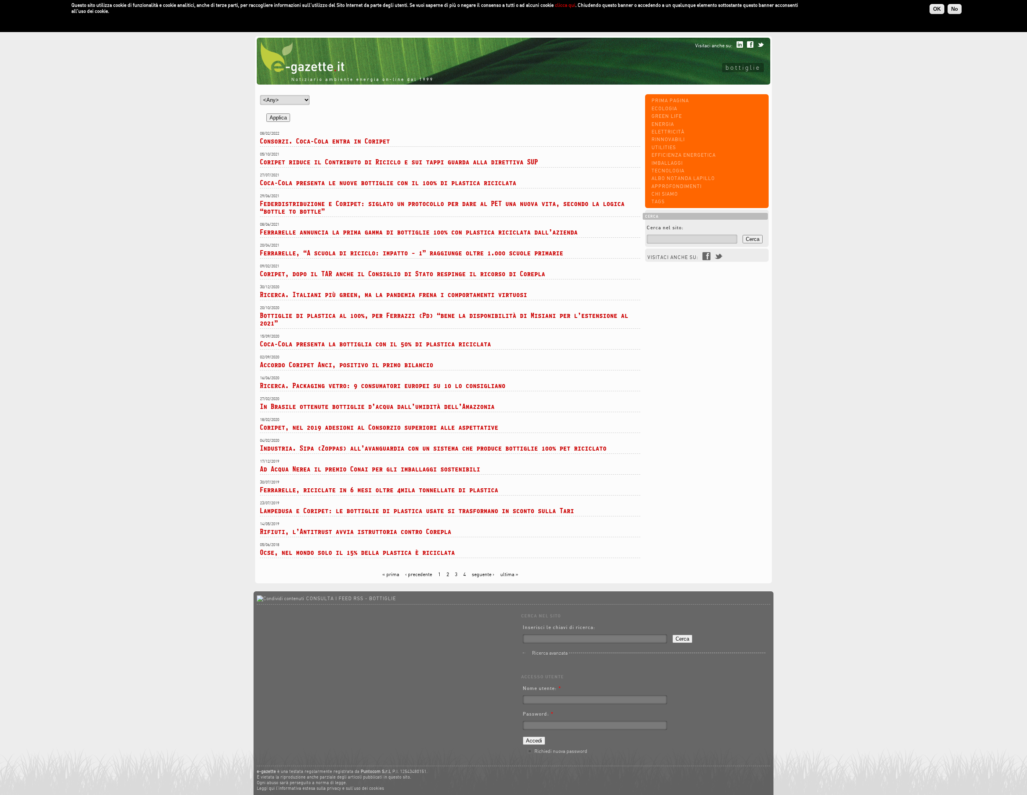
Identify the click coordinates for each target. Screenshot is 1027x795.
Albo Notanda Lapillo (683, 178)
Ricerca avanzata (550, 653)
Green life (667, 116)
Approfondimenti (677, 186)
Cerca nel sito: (665, 228)
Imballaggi (667, 163)
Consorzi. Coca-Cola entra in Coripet (325, 141)
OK (937, 9)
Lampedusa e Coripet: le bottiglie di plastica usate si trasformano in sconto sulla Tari (417, 510)
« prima (390, 574)
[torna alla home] (300, 72)
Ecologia (664, 108)
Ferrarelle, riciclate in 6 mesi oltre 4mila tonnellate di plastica (379, 490)
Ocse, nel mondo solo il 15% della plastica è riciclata (357, 552)
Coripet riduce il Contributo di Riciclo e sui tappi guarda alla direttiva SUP (399, 162)
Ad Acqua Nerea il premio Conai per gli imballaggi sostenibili (370, 469)
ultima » (509, 574)
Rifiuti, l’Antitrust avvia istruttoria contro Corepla (355, 531)
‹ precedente (418, 574)
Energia (663, 124)
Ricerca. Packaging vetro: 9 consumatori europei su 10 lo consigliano (382, 385)
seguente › (483, 574)
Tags (658, 201)
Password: (538, 714)
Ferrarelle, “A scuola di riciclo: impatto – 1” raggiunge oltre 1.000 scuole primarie (411, 253)
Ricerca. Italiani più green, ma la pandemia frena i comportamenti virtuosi (393, 294)
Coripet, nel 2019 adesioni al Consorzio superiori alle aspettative (379, 427)
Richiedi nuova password (560, 751)
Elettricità (668, 132)
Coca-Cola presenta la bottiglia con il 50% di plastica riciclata (375, 344)
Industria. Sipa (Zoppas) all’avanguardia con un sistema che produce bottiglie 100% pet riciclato (433, 448)
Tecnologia (668, 171)
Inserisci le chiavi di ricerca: (559, 627)
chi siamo (665, 194)
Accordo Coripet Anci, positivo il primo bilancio (346, 364)
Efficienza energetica (684, 155)
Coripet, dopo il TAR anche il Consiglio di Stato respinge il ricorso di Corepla (402, 273)
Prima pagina (670, 100)
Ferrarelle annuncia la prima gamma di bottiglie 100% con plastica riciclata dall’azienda (419, 232)
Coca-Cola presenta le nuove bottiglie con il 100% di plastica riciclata (388, 182)
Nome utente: (542, 688)
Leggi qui (266, 788)
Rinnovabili (668, 139)
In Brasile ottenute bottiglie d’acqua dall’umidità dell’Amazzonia (377, 406)
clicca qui (565, 5)
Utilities (664, 147)
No (954, 9)
